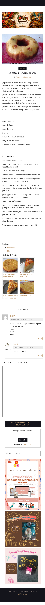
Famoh (18, 77)
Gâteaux (22, 68)
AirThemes (22, 594)
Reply (40, 338)
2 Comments (27, 77)
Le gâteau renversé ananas (22, 72)
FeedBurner (27, 444)
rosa (12, 316)
